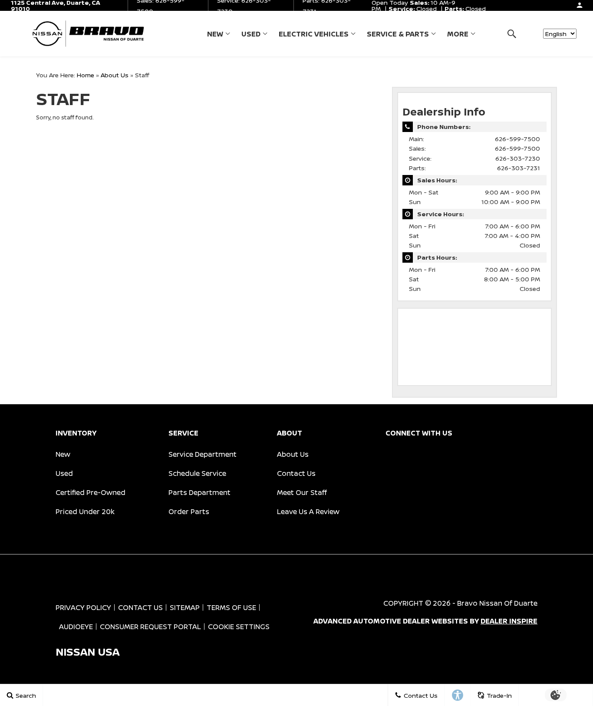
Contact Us (296, 473)
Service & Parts (398, 34)
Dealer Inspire (509, 621)
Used (250, 34)
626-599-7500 (517, 139)
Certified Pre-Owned (90, 492)
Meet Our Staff (302, 492)
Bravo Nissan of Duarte (497, 603)
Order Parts (188, 511)
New (215, 34)
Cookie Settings (239, 626)
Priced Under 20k (85, 511)
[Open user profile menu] (579, 5)
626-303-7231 (518, 168)
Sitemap (185, 607)
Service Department (202, 454)
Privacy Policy (83, 607)
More (458, 35)
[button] (511, 33)
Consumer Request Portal (150, 626)
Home (85, 75)
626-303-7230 (517, 158)
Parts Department (199, 492)
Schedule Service (197, 473)
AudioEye (76, 626)
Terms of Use (231, 607)
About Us (114, 75)
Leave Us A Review (308, 511)
